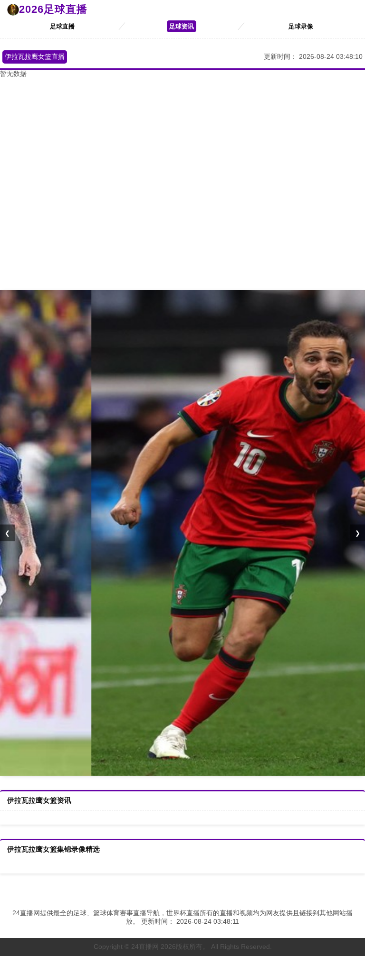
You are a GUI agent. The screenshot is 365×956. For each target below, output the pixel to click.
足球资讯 (181, 26)
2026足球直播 (53, 9)
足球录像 (300, 26)
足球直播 (62, 26)
